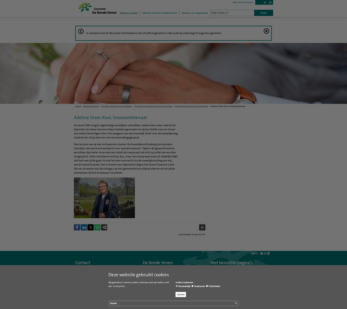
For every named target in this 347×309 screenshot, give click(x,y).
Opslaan (181, 294)
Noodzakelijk (184, 286)
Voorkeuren (199, 286)
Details (113, 303)
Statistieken (214, 286)
